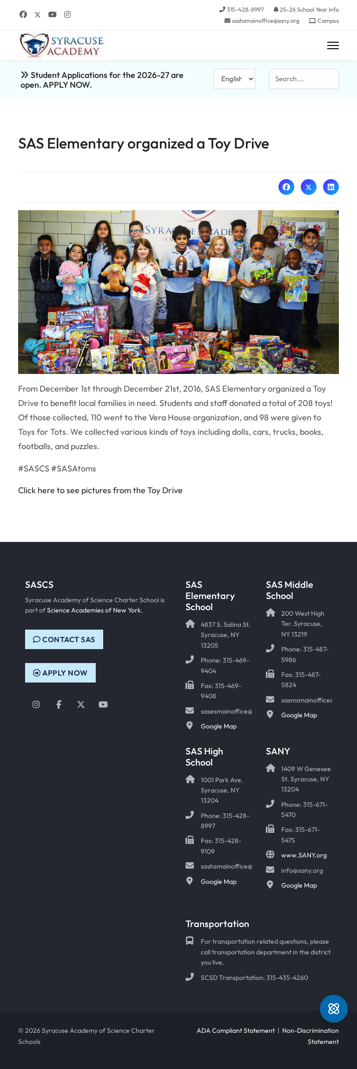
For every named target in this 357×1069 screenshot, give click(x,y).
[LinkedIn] (331, 187)
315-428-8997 (245, 9)
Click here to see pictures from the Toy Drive (100, 490)
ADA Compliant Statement (236, 1030)
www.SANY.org (304, 855)
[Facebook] (23, 14)
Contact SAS (68, 639)
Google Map (219, 726)
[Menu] (333, 46)
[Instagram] (67, 14)
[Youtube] (52, 14)
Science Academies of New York (94, 610)
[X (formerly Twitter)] (309, 187)
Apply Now (64, 672)
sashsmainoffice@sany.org (265, 20)
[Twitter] (37, 14)
